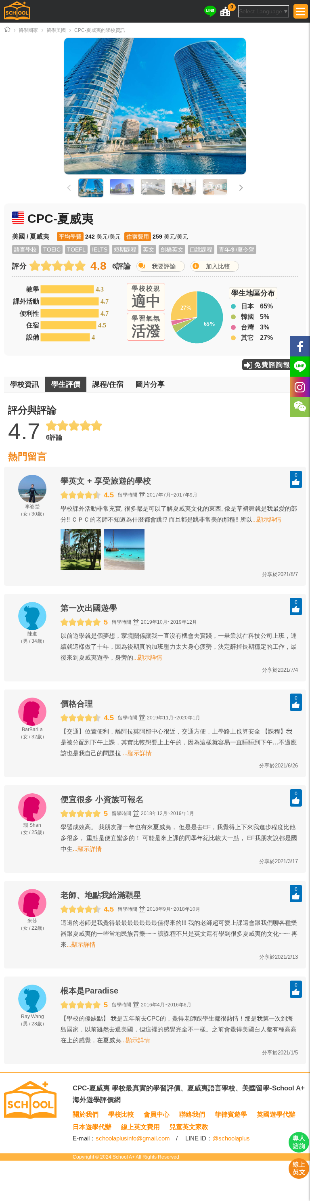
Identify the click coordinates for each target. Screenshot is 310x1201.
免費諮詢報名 (276, 364)
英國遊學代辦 (276, 1114)
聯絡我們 (192, 1114)
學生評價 (65, 384)
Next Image (217, 106)
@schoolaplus (231, 1138)
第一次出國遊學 (89, 608)
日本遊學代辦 (92, 1126)
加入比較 (218, 266)
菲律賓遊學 (231, 1114)
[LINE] (210, 11)
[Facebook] (300, 346)
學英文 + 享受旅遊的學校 (106, 480)
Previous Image (92, 106)
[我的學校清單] (225, 11)
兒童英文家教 (189, 1126)
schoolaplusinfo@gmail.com (133, 1138)
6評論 (121, 266)
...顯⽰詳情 (266, 519)
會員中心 (157, 1114)
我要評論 (164, 266)
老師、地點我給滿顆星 (101, 895)
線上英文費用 (140, 1126)
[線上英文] (299, 1177)
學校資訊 (24, 384)
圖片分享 (150, 384)
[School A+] (17, 11)
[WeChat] (300, 407)
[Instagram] (300, 387)
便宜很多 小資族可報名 (102, 799)
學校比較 (121, 1114)
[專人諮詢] (299, 1150)
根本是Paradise (89, 990)
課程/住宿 (108, 384)
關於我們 (85, 1114)
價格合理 (77, 703)
